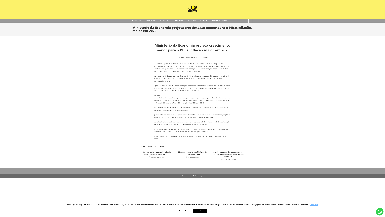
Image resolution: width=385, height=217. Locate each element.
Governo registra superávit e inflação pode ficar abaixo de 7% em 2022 (156, 153)
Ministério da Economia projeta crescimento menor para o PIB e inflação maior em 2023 (230, 28)
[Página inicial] (193, 28)
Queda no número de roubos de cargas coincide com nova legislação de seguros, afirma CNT (228, 154)
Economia (205, 58)
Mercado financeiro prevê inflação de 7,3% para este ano (192, 153)
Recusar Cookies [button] (185, 211)
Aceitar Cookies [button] (200, 211)
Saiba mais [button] (314, 205)
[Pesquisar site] (250, 21)
